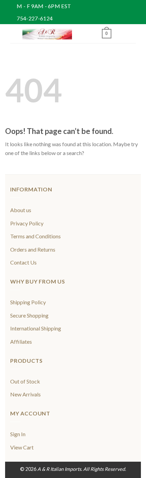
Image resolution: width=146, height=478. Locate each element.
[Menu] (14, 33)
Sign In (17, 434)
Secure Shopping (29, 315)
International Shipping (35, 328)
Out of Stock (25, 381)
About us (20, 210)
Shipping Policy (28, 302)
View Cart (22, 447)
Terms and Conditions (35, 236)
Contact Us (23, 262)
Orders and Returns (32, 249)
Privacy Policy (26, 223)
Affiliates (21, 341)
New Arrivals (25, 394)
